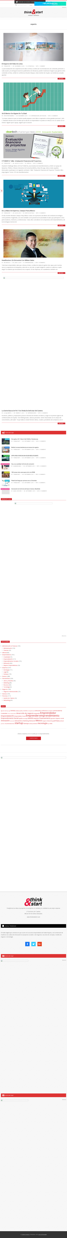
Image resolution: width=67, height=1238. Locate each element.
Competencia (31, 710)
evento (30, 718)
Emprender (32, 715)
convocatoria (57, 711)
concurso (38, 711)
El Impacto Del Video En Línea (12, 64)
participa (56, 721)
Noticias (31, 213)
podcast (61, 721)
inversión (12, 721)
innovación (5, 720)
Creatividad (6, 657)
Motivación (43, 115)
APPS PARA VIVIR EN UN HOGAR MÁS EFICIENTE (24, 455)
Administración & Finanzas (9, 646)
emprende (37, 713)
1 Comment (42, 66)
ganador (53, 718)
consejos (50, 710)
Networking (6, 700)
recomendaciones (9, 723)
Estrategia (31, 66)
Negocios (5, 689)
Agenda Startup (4, 710)
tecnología (42, 723)
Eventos (29, 163)
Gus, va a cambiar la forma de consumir (22, 464)
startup (19, 723)
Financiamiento (45, 718)
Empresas (5, 667)
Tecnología (6, 455)
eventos (36, 718)
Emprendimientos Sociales (10, 661)
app (9, 710)
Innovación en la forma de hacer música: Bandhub (25, 489)
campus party (19, 710)
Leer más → (61, 78)
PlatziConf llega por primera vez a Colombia (24, 480)
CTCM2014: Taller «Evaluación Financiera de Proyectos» (22, 161)
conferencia (44, 710)
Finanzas (5, 650)
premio (2, 723)
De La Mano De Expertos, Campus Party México (18, 211)
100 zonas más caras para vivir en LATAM (23, 472)
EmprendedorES (35, 115)
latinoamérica (19, 721)
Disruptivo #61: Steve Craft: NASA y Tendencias (24, 439)
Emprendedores (6, 655)
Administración (7, 648)
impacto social (60, 718)
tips (48, 723)
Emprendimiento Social (9, 718)
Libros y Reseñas (8, 681)
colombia (25, 710)
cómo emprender (12, 713)
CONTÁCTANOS (33, 738)
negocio (44, 721)
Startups (7, 447)
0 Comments (54, 115)
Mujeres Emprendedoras (10, 665)
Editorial (4, 652)
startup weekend (33, 723)
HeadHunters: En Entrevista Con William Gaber (18, 260)
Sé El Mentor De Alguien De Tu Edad (14, 113)
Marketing (6, 683)
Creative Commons (26, 1234)
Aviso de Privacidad (42, 1234)
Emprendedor (48, 713)
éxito (51, 723)
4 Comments (42, 262)
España (20, 718)
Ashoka (13, 711)
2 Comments (42, 449)
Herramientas (6, 678)
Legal (5, 672)
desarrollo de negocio (25, 713)
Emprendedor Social (20, 716)
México (39, 720)
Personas (5, 696)
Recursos (7, 472)
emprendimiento (49, 715)
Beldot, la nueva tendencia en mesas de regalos (25, 447)
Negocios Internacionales (10, 691)
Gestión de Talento (8, 698)
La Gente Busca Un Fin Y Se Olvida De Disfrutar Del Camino (22, 411)
